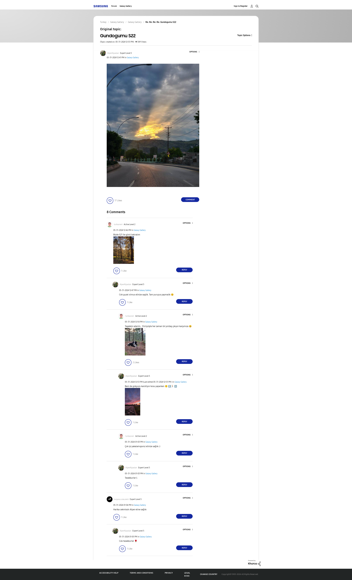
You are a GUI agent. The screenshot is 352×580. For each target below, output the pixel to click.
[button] (194, 52)
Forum (114, 6)
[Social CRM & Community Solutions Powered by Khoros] (254, 563)
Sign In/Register (241, 6)
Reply (184, 270)
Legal (187, 573)
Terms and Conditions (141, 573)
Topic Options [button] (243, 35)
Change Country (208, 574)
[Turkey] (101, 6)
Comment (190, 200)
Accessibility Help (108, 573)
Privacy (169, 573)
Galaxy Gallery (126, 6)
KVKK (186, 576)
